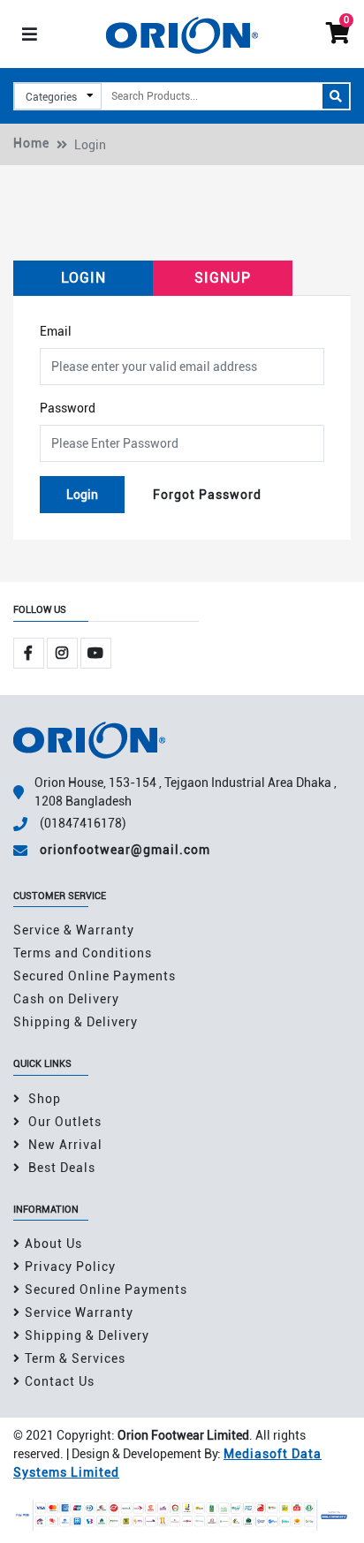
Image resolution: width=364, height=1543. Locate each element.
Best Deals (60, 1168)
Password (67, 408)
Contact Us (60, 1381)
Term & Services (75, 1358)
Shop (43, 1099)
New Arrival (63, 1145)
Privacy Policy (70, 1266)
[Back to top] (328, 1509)
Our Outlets (63, 1122)
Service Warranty (79, 1312)
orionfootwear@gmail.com (125, 850)
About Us (53, 1244)
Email (56, 331)
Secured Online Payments (94, 976)
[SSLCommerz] (182, 1514)
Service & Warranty (73, 930)
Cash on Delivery (66, 999)
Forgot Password (207, 495)
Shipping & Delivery (75, 1022)
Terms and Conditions (82, 953)
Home (31, 143)
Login (82, 495)
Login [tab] (83, 277)
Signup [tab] (222, 277)
